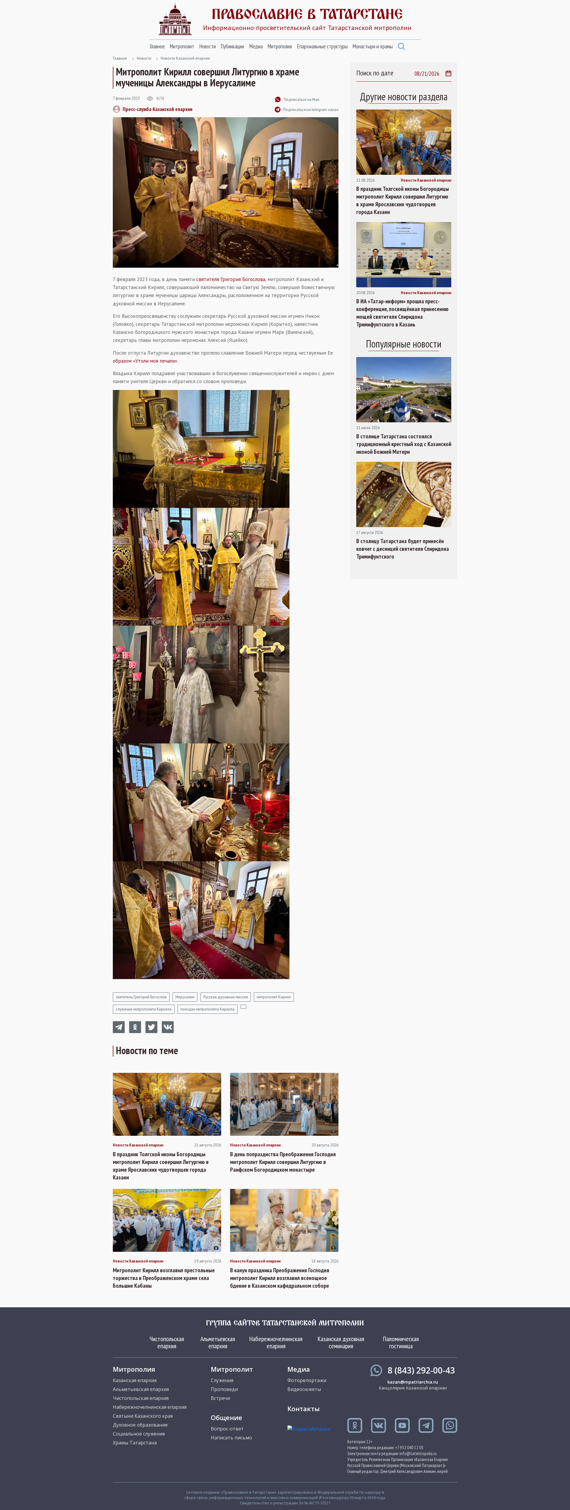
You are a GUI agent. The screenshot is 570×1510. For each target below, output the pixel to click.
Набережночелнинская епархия (276, 1342)
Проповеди (224, 1389)
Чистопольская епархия (167, 1342)
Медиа (256, 46)
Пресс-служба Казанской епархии (157, 109)
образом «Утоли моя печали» (145, 361)
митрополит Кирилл (274, 997)
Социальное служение (139, 1434)
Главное (157, 46)
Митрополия (279, 46)
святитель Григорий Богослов (141, 997)
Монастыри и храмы (372, 46)
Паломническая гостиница (401, 1342)
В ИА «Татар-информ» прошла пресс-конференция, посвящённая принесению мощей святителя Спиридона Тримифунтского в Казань (402, 312)
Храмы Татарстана (135, 1443)
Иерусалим (184, 997)
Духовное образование (140, 1425)
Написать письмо (231, 1438)
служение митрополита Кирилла (144, 1009)
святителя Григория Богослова (230, 279)
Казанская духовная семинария (341, 1342)
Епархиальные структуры (322, 46)
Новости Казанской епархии (185, 58)
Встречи (220, 1398)
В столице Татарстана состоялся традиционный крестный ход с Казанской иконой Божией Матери (403, 444)
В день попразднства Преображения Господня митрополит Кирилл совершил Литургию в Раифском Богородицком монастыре (283, 1161)
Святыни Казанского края (143, 1416)
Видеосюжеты (304, 1389)
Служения (222, 1380)
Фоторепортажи (306, 1380)
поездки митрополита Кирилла (207, 1009)
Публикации (232, 46)
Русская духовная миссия (225, 997)
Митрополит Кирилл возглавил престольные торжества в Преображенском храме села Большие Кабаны (164, 1277)
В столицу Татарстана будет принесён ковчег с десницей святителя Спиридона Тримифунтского (402, 548)
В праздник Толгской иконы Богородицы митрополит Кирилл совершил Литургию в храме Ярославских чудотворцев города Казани (161, 1165)
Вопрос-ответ (227, 1429)
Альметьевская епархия (217, 1342)
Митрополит (182, 46)
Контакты (303, 1408)
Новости (207, 46)
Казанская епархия (134, 1380)
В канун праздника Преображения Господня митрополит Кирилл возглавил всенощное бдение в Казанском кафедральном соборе (279, 1277)
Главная (120, 58)
